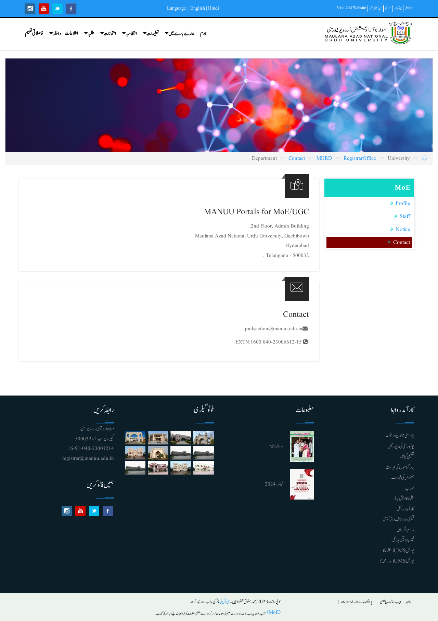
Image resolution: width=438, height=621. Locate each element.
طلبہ (91, 33)
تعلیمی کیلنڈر (406, 457)
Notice (403, 229)
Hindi (213, 8)
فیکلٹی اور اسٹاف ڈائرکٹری (398, 519)
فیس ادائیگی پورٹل (402, 540)
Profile (403, 203)
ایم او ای (409, 8)
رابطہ (408, 602)
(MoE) (273, 612)
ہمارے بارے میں (181, 33)
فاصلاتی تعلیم (34, 33)
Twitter (57, 8)
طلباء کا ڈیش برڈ (404, 498)
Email (53, 511)
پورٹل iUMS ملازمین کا (396, 561)
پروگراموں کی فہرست (400, 467)
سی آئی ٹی (224, 602)
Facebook (71, 8)
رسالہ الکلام (276, 446)
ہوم (203, 33)
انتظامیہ (131, 33)
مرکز (425, 158)
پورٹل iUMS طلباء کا (398, 551)
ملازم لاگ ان (405, 530)
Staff (405, 216)
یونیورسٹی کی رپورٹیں (401, 446)
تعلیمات (152, 33)
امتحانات (110, 33)
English (197, 8)
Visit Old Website (351, 8)
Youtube (44, 8)
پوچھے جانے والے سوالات (357, 602)
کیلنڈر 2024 (274, 484)
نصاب (409, 488)
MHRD (324, 158)
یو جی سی (398, 8)
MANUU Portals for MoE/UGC (256, 212)
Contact (296, 158)
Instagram (30, 8)
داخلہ (57, 33)
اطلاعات (71, 33)
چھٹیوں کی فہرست (402, 477)
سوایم (388, 8)
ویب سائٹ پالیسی (390, 602)
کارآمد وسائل (405, 509)
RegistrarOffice (360, 158)
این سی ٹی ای (376, 8)
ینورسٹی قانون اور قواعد (399, 436)
